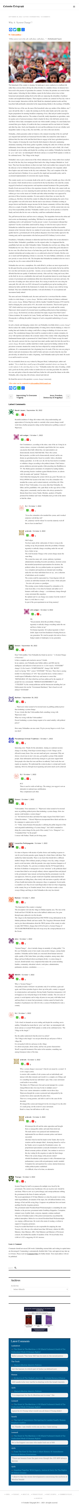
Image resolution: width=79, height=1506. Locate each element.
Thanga (18, 1177)
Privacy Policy (38, 1494)
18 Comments (45, 17)
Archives (15, 1286)
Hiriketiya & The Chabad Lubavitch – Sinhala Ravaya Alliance (39, 1378)
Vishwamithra (16, 34)
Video (8, 1494)
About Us (26, 1494)
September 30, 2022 (15, 17)
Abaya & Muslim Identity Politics (27, 1365)
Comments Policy (66, 1494)
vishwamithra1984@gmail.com (40, 383)
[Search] (14, 1268)
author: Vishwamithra (31, 17)
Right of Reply (51, 1494)
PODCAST (16, 1494)
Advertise (38, 1498)
